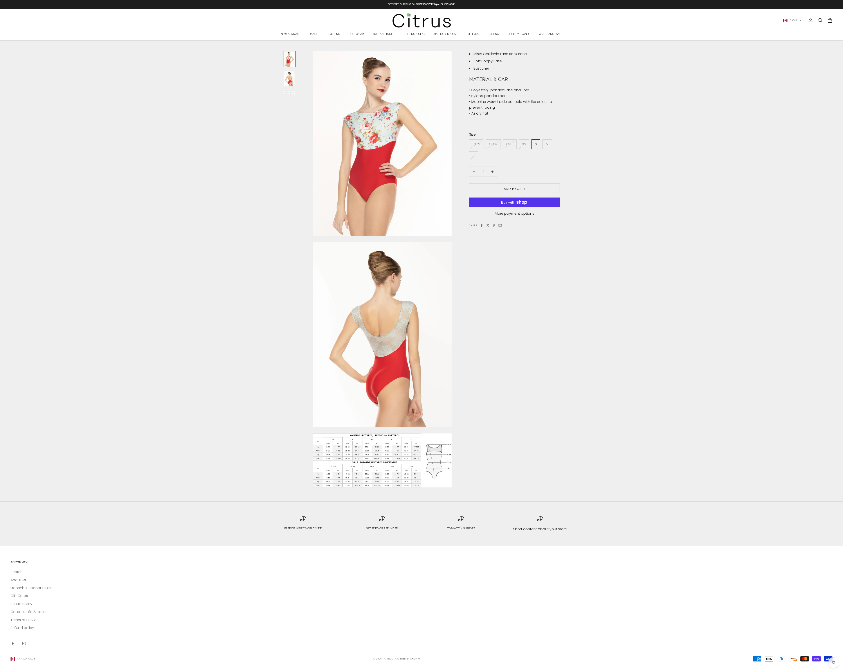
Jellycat (474, 34)
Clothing (333, 34)
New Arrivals (290, 34)
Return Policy (21, 603)
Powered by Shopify (407, 658)
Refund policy (22, 627)
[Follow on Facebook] (13, 643)
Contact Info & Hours (29, 611)
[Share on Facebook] (481, 225)
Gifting (494, 34)
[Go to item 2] (289, 79)
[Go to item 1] (289, 59)
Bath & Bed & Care (446, 34)
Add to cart (514, 188)
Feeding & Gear (414, 34)
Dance (313, 34)
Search (17, 571)
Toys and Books (384, 34)
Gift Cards (19, 595)
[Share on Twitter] (488, 225)
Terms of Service (25, 619)
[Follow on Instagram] (24, 643)
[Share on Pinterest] (494, 225)
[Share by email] (500, 225)
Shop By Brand (518, 34)
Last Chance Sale (550, 34)
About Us (18, 579)
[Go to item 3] (289, 92)
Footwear (356, 34)
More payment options (514, 213)
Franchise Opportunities (31, 587)
